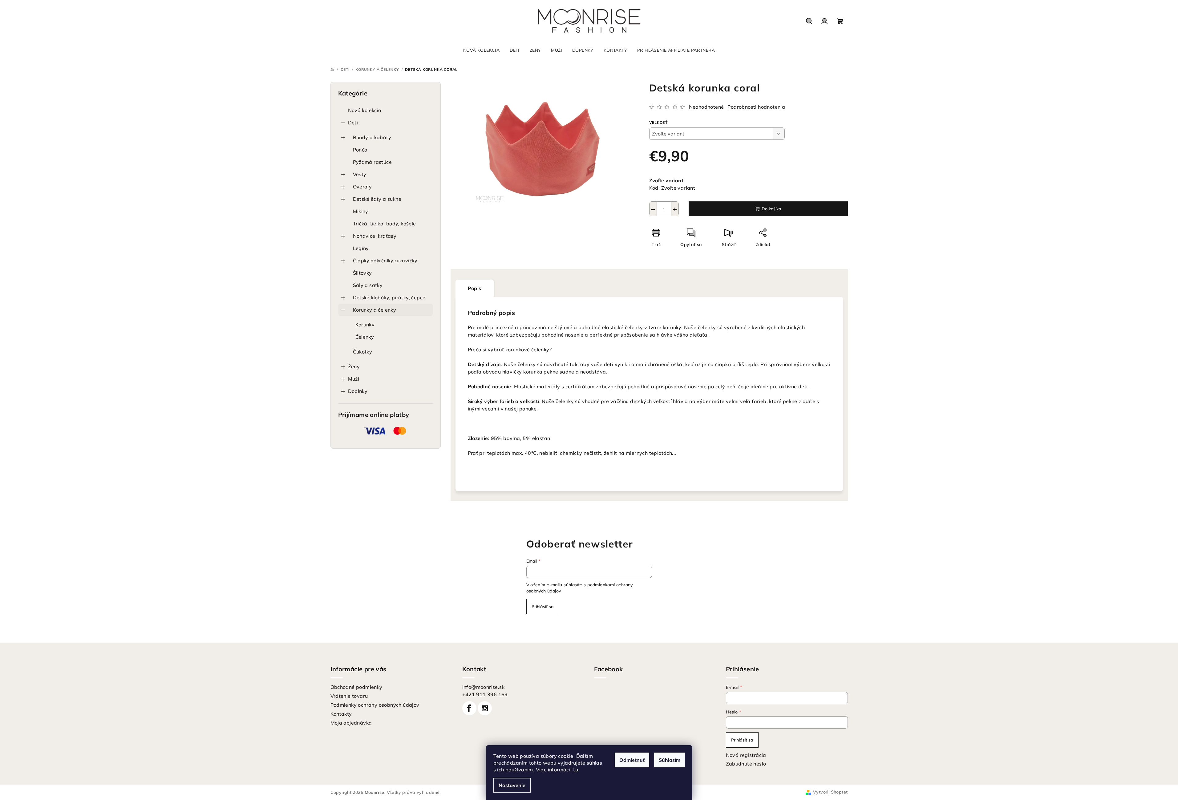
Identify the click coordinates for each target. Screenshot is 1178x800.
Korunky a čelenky (374, 310)
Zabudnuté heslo (746, 764)
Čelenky (364, 337)
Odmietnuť (632, 760)
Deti (353, 122)
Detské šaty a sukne (377, 199)
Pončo (360, 150)
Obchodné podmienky (356, 687)
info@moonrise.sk (483, 687)
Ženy (354, 366)
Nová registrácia (746, 755)
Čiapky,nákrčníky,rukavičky (385, 260)
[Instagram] (485, 708)
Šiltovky (362, 273)
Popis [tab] (474, 288)
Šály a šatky (368, 285)
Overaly (362, 187)
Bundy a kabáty (372, 137)
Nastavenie (512, 785)
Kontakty (341, 714)
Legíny (361, 248)
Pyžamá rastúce (372, 162)
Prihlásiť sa (543, 606)
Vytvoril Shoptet (830, 792)
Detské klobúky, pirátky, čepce (389, 297)
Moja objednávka (351, 723)
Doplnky (358, 391)
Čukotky (362, 352)
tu (575, 769)
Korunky (365, 324)
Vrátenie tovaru (349, 696)
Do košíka (771, 209)
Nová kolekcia (365, 110)
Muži (353, 379)
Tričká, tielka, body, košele (384, 223)
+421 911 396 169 (485, 694)
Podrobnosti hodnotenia (756, 107)
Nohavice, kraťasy (375, 236)
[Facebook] (469, 708)
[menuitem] (481, 50)
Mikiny (360, 211)
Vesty (359, 174)
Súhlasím (669, 760)
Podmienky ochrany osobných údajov (374, 705)
